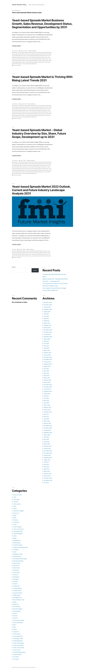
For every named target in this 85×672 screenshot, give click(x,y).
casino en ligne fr (17, 527)
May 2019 (46, 467)
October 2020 (47, 430)
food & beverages (17, 545)
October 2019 (47, 455)
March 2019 (47, 471)
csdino (15, 536)
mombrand (16, 570)
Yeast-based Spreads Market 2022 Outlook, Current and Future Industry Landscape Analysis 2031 (41, 190)
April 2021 (46, 419)
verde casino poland (18, 645)
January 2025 (47, 327)
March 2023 (47, 378)
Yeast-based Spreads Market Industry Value (41, 255)
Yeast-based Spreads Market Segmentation (34, 62)
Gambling (15, 549)
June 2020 (46, 437)
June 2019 (46, 464)
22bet (14, 506)
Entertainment (16, 540)
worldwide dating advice (19, 652)
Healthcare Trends (18, 554)
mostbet (15, 584)
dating (14, 538)
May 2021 (46, 416)
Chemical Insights (17, 533)
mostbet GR (16, 586)
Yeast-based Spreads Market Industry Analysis (36, 251)
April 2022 (46, 403)
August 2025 (47, 311)
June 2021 (46, 414)
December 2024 (48, 330)
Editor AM (15, 50)
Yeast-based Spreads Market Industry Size (38, 57)
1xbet (14, 497)
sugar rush (16, 631)
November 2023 (48, 359)
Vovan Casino (16, 650)
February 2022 (47, 407)
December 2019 (48, 451)
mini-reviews (16, 568)
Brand (14, 515)
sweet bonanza (17, 634)
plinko (14, 602)
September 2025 (48, 309)
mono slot (15, 574)
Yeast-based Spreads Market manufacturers (38, 58)
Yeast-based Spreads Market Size (29, 63)
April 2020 (46, 441)
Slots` (14, 627)
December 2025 (48, 302)
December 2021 (48, 412)
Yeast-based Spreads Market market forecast (35, 60)
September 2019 (48, 457)
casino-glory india (17, 531)
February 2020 (47, 446)
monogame (16, 579)
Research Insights (17, 609)
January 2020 (47, 448)
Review (15, 613)
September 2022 (48, 391)
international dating (18, 561)
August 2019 (47, 460)
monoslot (15, 581)
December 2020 (48, 425)
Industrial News (17, 556)
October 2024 (47, 334)
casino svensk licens (18, 529)
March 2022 (47, 405)
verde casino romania (18, 647)
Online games (16, 595)
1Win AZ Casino (17, 495)
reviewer (15, 618)
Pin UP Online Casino (18, 600)
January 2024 (47, 355)
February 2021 (47, 423)
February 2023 (47, 380)
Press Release (33, 50)
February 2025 (47, 325)
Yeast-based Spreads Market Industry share (21, 254)
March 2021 (47, 421)
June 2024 (46, 343)
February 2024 (47, 352)
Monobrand (16, 577)
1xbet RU (15, 501)
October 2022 (47, 389)
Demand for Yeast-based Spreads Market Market (24, 52)
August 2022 (47, 394)
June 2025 (46, 316)
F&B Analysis (17, 543)
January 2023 (47, 382)
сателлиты (16, 657)
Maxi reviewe (16, 563)
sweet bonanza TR (18, 636)
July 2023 (46, 368)
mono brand (16, 572)
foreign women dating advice (20, 547)
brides (14, 517)
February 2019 (47, 473)
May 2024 (46, 346)
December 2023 (48, 357)
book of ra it (16, 513)
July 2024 (46, 341)
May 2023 (46, 373)
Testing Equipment (18, 641)
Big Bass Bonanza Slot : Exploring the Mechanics (55, 279)
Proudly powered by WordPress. (29, 667)
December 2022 (48, 384)
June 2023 (46, 371)
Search (13, 267)
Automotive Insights (18, 511)
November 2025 (48, 305)
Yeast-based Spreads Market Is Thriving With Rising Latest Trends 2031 (42, 78)
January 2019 (47, 476)
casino (15, 524)
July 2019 (46, 462)
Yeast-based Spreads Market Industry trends (21, 255)
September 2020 (48, 432)
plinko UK (16, 604)
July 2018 (46, 482)
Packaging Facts (17, 597)
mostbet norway (17, 590)
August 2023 (47, 366)
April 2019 (46, 469)
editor (14, 249)
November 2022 (48, 387)
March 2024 (47, 350)
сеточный (15, 659)
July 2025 (46, 314)
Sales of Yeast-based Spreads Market (43, 52)
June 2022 (46, 398)
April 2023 (46, 375)
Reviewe (15, 616)
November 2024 (48, 332)
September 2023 (48, 364)
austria (15, 508)
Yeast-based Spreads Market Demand (37, 54)
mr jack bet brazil (17, 593)
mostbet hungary (17, 588)
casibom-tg (16, 522)
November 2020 (48, 428)
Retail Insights (17, 611)
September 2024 (48, 336)
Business (15, 520)
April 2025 (46, 321)
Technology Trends (18, 638)
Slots (14, 625)
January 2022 (47, 409)
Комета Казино (17, 654)
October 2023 (47, 362)
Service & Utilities (18, 622)
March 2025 (47, 323)
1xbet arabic (16, 499)
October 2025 (47, 307)
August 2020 (47, 435)
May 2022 (46, 400)
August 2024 (47, 339)
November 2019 (48, 453)
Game (14, 552)
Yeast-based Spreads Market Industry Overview (37, 55)
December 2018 (48, 478)
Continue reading (17, 45)
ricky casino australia (18, 620)
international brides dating (20, 559)
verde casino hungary (18, 643)
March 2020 (47, 444)
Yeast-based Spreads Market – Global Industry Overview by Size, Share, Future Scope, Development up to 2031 (39, 133)
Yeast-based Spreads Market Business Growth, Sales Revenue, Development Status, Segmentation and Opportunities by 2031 (42, 24)
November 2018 (48, 480)
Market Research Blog (19, 4)
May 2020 (46, 439)
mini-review (16, 565)
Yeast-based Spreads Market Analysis (20, 54)
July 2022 (46, 396)
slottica (15, 629)
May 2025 (46, 318)
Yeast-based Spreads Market (19, 251)
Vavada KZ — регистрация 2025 (51, 281)
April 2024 (46, 348)
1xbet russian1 (17, 504)
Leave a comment (17, 65)
